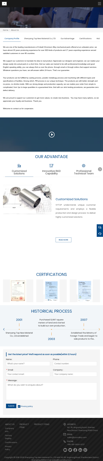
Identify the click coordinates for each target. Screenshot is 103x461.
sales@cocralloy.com (77, 437)
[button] (100, 169)
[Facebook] (75, 450)
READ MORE (63, 240)
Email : (10, 370)
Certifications (85, 38)
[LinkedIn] (80, 450)
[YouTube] (65, 450)
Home (5, 30)
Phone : (56, 359)
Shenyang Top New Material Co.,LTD (40, 38)
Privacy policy (27, 406)
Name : (9, 359)
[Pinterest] (85, 450)
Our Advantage (67, 38)
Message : (12, 380)
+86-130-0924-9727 (76, 444)
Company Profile (12, 38)
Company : (58, 370)
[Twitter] (70, 450)
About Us (15, 30)
